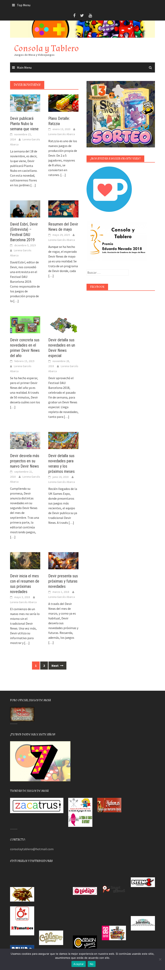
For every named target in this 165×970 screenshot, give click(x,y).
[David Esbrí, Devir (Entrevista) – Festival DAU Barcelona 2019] (25, 208)
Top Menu (23, 5)
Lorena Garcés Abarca (61, 134)
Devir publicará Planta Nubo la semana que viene (24, 123)
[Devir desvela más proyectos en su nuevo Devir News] (25, 440)
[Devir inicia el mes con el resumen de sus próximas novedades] (25, 560)
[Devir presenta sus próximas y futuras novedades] (63, 560)
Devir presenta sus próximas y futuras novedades (63, 581)
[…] (33, 185)
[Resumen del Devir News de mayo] (63, 208)
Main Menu (24, 67)
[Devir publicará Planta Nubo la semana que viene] (25, 103)
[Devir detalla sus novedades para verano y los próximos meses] (63, 440)
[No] (160, 959)
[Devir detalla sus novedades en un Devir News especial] (63, 324)
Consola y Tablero (46, 48)
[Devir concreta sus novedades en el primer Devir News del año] (25, 324)
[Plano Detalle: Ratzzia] (63, 103)
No (92, 964)
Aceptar (78, 964)
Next (55, 666)
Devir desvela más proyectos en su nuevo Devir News (24, 461)
